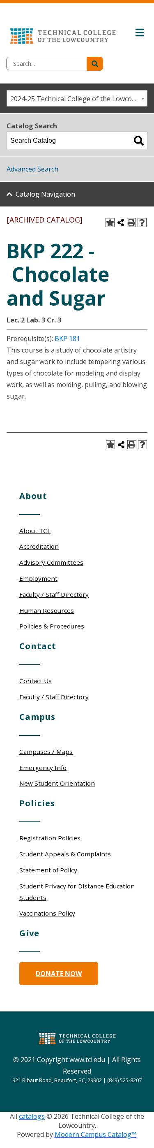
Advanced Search (32, 169)
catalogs (32, 1116)
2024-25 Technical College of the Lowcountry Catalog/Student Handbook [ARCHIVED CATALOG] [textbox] (78, 98)
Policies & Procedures (51, 626)
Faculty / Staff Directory (54, 594)
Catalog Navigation (45, 194)
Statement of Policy (48, 870)
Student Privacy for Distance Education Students (77, 892)
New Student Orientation (57, 783)
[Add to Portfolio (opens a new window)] (110, 222)
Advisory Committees (51, 562)
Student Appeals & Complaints (65, 854)
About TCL (35, 530)
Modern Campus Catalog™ (95, 1134)
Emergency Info (43, 767)
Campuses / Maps (46, 751)
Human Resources (46, 610)
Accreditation (39, 546)
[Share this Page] (120, 222)
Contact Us (35, 681)
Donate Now (59, 973)
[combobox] (77, 98)
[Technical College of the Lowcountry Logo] (63, 34)
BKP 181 (67, 338)
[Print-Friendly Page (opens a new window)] (131, 222)
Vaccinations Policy (47, 913)
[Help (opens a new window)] (142, 222)
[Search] (138, 141)
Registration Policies (49, 838)
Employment (38, 578)
